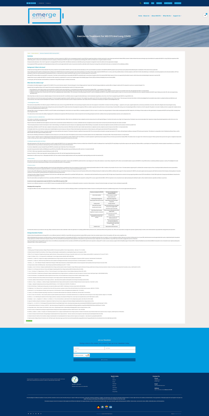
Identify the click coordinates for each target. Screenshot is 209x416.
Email (156, 384)
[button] (140, 3)
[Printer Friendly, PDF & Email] (29, 320)
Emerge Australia (99, 413)
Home (29, 53)
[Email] (153, 385)
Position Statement (35, 53)
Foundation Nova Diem (177, 413)
